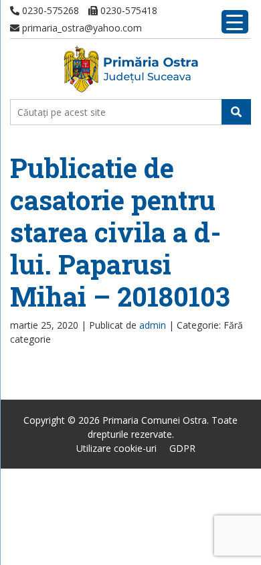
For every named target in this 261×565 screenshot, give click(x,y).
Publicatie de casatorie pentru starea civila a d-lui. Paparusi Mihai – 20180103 (120, 232)
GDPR (182, 448)
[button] (236, 112)
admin (152, 325)
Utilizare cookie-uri (116, 448)
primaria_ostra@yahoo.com (80, 27)
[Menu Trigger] (235, 21)
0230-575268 (49, 10)
